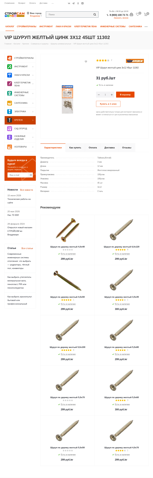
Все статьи (27, 248)
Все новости (26, 190)
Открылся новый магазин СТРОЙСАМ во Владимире (19, 231)
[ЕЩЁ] (146, 26)
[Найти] (94, 14)
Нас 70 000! (13, 215)
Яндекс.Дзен (82, 3)
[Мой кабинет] (131, 14)
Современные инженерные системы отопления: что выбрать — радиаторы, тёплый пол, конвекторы (19, 261)
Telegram (73, 3)
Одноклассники (78, 3)
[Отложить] (85, 61)
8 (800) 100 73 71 (119, 15)
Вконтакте (69, 3)
